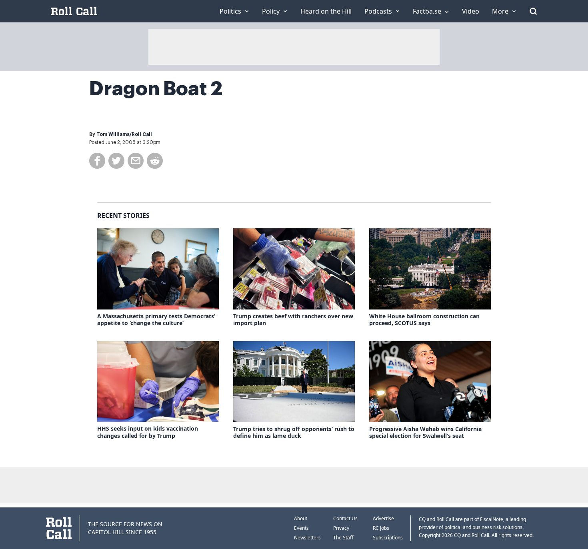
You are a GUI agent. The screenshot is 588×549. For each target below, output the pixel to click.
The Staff (343, 537)
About (300, 518)
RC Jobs (381, 528)
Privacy (341, 528)
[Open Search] (533, 11)
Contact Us (345, 518)
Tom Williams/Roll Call (124, 134)
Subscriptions (388, 537)
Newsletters (307, 537)
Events (301, 528)
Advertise (383, 518)
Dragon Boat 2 (156, 88)
